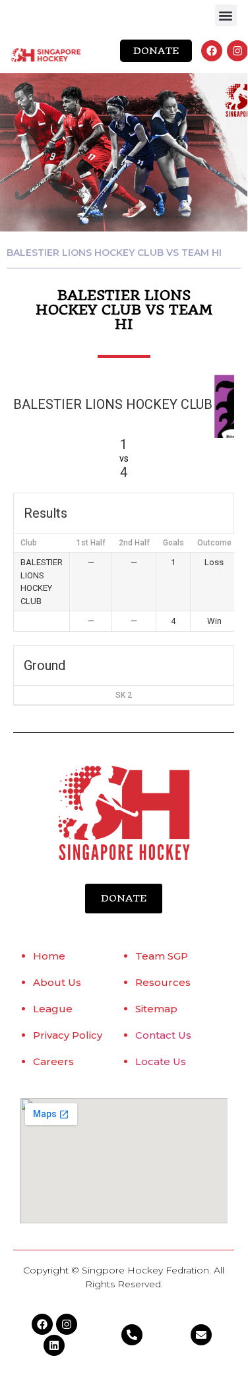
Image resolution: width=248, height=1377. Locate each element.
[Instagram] (237, 50)
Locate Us (160, 1061)
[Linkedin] (54, 1345)
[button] (226, 15)
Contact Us (163, 1035)
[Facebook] (211, 50)
